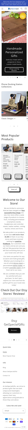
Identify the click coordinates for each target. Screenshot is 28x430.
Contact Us (6, 375)
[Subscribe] (23, 411)
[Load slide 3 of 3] (16, 340)
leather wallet (17, 265)
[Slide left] (10, 126)
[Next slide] (20, 77)
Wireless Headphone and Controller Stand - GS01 (7, 158)
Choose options (7, 176)
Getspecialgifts (11, 427)
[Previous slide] (8, 77)
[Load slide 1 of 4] (11, 77)
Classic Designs (7, 118)
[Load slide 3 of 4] (15, 77)
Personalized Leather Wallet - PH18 (18, 157)
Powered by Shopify (19, 427)
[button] (2, 9)
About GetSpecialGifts (10, 371)
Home (5, 352)
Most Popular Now (9, 356)
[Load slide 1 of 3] (12, 340)
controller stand (15, 268)
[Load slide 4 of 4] (17, 77)
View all (14, 189)
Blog (4, 367)
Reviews (14, 330)
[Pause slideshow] (25, 77)
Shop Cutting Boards (14, 69)
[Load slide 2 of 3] (14, 340)
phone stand (18, 263)
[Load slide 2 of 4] (13, 77)
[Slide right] (17, 126)
